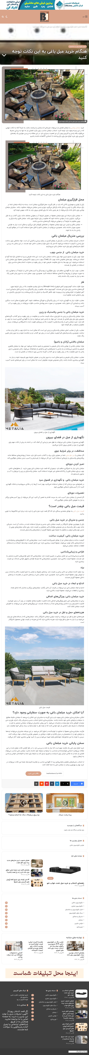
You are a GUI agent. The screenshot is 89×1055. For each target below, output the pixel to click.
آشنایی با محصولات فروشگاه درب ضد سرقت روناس (14, 955)
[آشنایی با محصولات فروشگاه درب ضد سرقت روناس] (13, 946)
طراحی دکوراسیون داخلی (77, 845)
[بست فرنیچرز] (44, 16)
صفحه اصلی (82, 27)
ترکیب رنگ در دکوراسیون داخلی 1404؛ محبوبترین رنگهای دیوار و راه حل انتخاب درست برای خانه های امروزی (55, 946)
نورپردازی (80, 927)
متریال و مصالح (78, 917)
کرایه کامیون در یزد (22, 1000)
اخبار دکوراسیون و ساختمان (68, 27)
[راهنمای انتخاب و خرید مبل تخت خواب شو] (81, 994)
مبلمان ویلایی (75, 128)
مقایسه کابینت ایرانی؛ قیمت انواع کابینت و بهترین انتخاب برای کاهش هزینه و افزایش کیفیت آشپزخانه (35, 946)
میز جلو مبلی (70, 455)
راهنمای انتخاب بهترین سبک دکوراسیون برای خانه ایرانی (75, 955)
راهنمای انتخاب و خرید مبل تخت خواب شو (65, 883)
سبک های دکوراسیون (76, 913)
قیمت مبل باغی (78, 511)
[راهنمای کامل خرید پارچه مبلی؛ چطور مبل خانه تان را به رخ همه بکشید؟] (37, 873)
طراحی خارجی (79, 923)
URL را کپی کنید (33, 774)
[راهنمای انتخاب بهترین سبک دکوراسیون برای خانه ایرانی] (75, 946)
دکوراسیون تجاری (77, 906)
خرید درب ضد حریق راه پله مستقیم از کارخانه (67, 1039)
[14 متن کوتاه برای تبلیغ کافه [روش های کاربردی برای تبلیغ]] (37, 883)
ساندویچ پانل (24, 997)
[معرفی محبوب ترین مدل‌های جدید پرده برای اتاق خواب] (37, 863)
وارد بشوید (67, 830)
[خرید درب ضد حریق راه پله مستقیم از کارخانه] (81, 1040)
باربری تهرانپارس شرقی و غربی (19, 995)
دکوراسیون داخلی (77, 903)
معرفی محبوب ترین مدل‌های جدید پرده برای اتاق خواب (67, 1003)
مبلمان (81, 920)
